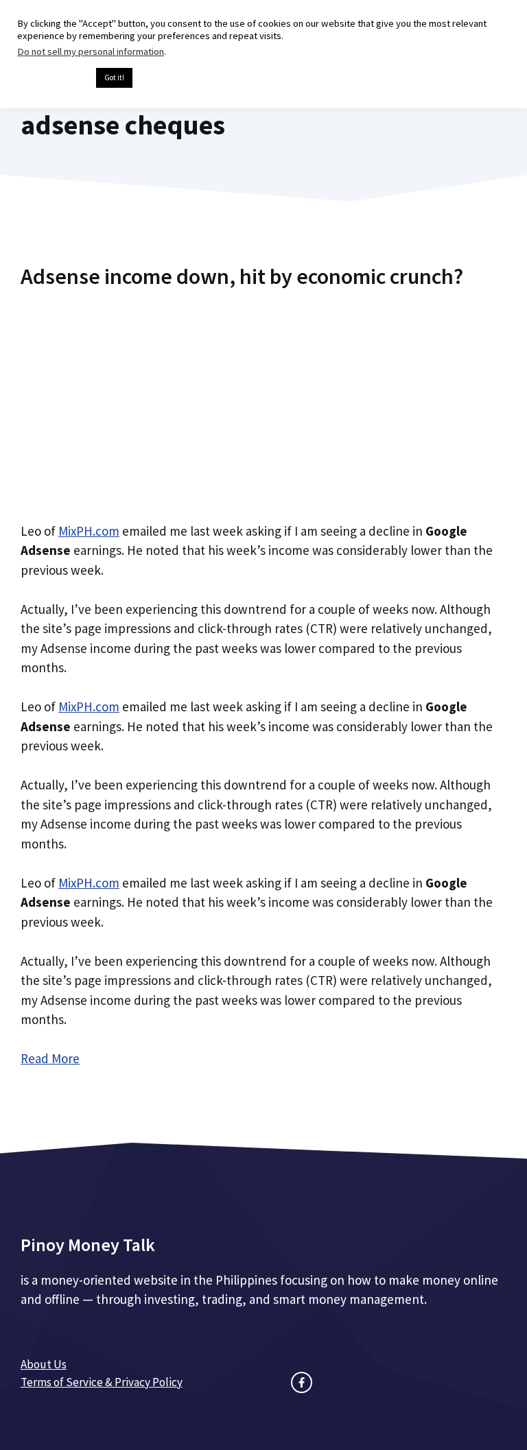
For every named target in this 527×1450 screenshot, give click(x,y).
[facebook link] (301, 1382)
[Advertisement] (263, 400)
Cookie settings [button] (53, 78)
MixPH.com (88, 531)
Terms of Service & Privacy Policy (102, 1382)
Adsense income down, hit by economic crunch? (242, 276)
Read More (50, 1058)
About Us (44, 1364)
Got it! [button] (114, 77)
